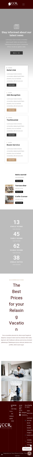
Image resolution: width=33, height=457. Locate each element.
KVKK (12, 421)
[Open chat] (29, 453)
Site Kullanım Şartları (11, 416)
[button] (16, 53)
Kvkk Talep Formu (12, 410)
